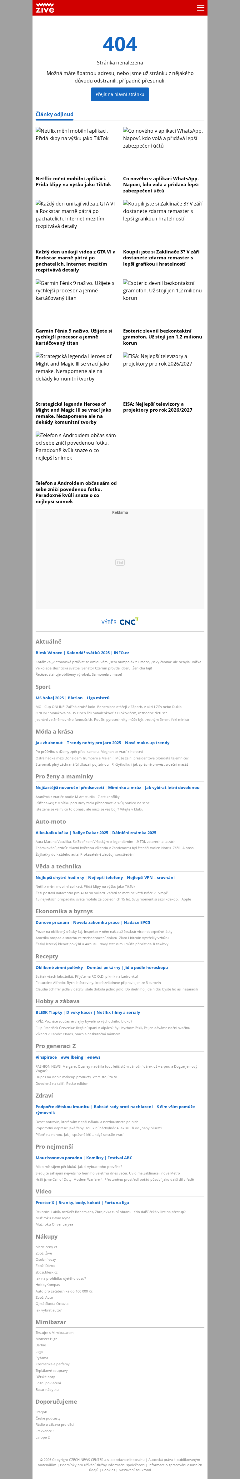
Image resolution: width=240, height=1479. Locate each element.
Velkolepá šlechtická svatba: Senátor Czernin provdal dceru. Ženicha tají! (94, 668)
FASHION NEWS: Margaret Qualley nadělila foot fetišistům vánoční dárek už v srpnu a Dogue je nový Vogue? (117, 1068)
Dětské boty (45, 1376)
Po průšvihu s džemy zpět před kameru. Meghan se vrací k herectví (89, 751)
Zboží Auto (44, 1297)
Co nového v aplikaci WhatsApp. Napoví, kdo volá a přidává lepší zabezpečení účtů (161, 184)
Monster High (47, 1338)
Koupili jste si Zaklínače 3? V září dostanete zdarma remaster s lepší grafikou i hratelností (161, 257)
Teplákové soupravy (52, 1370)
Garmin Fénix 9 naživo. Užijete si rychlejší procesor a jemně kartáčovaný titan (74, 337)
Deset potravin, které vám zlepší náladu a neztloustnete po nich (87, 1121)
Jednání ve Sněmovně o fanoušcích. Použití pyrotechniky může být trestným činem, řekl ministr (112, 719)
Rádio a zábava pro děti (55, 1424)
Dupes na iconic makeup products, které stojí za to (76, 1077)
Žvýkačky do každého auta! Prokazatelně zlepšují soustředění (85, 854)
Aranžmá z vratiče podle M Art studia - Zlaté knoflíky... (79, 796)
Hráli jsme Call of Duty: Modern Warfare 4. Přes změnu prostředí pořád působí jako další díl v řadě (115, 1179)
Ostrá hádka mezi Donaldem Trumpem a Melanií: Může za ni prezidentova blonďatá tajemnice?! (112, 758)
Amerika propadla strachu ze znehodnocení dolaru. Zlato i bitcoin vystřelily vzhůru (102, 937)
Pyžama (42, 1357)
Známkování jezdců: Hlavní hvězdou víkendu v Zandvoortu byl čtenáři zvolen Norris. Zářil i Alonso (115, 847)
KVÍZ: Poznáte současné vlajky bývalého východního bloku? (84, 1021)
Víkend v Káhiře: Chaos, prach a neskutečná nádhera (78, 1034)
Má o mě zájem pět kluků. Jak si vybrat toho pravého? (79, 1166)
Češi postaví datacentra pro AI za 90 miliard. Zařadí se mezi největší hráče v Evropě (102, 893)
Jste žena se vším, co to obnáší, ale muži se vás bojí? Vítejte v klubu (89, 809)
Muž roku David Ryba (53, 1218)
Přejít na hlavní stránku (120, 94)
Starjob (41, 1412)
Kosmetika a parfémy (53, 1364)
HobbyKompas (48, 1284)
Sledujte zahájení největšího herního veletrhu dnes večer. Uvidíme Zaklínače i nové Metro (108, 1173)
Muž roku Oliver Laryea (54, 1224)
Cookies (108, 1469)
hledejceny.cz (46, 1247)
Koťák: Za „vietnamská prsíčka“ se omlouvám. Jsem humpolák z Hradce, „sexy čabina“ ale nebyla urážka (118, 661)
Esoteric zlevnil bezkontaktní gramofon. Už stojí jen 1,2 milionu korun (162, 337)
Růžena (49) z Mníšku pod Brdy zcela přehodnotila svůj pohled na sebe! (93, 803)
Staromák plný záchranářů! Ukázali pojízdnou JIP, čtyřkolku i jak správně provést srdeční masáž (112, 764)
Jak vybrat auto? (49, 1310)
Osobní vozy (46, 1259)
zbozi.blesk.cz (47, 1272)
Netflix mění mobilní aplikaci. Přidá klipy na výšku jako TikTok (73, 181)
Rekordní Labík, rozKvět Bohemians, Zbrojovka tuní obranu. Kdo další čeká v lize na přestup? (111, 1211)
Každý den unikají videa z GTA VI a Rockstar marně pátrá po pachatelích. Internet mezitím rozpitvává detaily (76, 260)
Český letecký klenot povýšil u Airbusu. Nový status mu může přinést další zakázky (102, 944)
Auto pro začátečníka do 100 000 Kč (64, 1291)
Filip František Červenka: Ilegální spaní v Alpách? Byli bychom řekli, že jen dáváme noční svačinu (113, 1027)
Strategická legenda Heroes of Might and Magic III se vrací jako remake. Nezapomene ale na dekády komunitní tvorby (73, 413)
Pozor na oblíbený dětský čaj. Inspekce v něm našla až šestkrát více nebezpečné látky (104, 931)
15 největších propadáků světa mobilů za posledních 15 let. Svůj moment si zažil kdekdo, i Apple (113, 899)
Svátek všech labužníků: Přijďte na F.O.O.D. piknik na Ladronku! (87, 976)
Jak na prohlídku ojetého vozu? (61, 1278)
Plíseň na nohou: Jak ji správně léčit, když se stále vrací (79, 1134)
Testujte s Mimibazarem (54, 1332)
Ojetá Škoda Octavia (52, 1303)
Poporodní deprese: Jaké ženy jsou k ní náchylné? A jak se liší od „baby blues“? (99, 1128)
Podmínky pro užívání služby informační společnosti (102, 1464)
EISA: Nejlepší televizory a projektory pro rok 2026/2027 (157, 407)
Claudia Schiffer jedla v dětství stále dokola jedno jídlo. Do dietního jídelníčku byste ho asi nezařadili (117, 989)
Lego (39, 1351)
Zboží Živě (44, 1253)
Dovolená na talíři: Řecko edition (62, 1083)
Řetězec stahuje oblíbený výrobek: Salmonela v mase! (79, 674)
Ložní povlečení (48, 1383)
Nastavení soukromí (135, 1469)
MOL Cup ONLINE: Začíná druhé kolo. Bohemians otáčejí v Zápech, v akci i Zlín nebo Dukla (109, 706)
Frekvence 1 (45, 1431)
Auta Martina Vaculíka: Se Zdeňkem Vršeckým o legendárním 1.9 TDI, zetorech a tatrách (106, 841)
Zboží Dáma (45, 1265)
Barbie (41, 1345)
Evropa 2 (43, 1437)
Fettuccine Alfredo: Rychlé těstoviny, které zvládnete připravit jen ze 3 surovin (98, 982)
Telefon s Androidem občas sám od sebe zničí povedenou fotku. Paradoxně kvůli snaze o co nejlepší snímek (76, 492)
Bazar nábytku (47, 1389)
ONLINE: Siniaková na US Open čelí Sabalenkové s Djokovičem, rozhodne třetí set (101, 713)
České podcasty (48, 1418)
